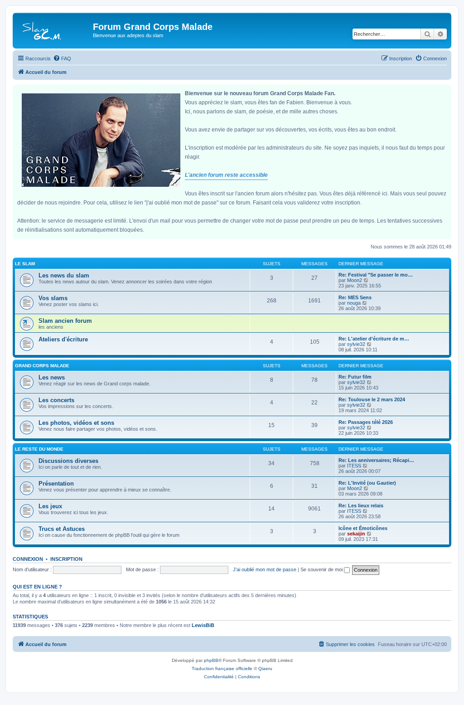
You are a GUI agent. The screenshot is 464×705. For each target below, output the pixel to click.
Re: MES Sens (355, 297)
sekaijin (356, 533)
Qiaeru (265, 668)
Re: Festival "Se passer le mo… (375, 274)
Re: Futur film (355, 376)
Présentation (56, 483)
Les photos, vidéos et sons (76, 422)
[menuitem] (62, 58)
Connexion (28, 559)
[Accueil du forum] (54, 29)
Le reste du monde (39, 449)
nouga (354, 303)
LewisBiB (203, 625)
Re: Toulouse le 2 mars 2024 (371, 399)
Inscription (66, 559)
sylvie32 (356, 344)
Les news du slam (64, 275)
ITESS (354, 465)
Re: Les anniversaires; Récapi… (376, 460)
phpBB (211, 660)
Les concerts (56, 400)
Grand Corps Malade (42, 365)
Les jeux (50, 506)
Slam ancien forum (65, 320)
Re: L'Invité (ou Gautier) (367, 483)
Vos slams (53, 298)
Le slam (25, 263)
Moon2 (354, 280)
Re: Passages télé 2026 (365, 422)
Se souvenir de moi (322, 569)
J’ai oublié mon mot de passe (264, 569)
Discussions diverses (68, 460)
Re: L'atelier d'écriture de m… (373, 338)
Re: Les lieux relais (360, 505)
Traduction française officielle (222, 668)
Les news (52, 377)
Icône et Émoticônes (362, 528)
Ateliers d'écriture (63, 339)
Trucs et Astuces (62, 528)
